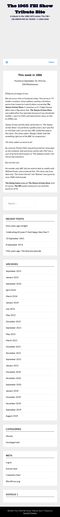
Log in (9, 462)
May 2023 (10, 315)
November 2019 (13, 403)
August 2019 (12, 416)
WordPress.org (13, 481)
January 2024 (12, 302)
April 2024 (11, 290)
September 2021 (13, 359)
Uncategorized (13, 442)
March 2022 (11, 340)
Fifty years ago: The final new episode (23, 251)
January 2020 (12, 391)
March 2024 (11, 296)
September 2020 (13, 384)
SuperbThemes (30, 513)
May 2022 (10, 334)
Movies (9, 436)
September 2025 (13, 271)
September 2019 (13, 409)
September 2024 (13, 283)
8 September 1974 (14, 244)
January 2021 (12, 365)
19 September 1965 (15, 238)
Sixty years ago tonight (17, 226)
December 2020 (13, 372)
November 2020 (13, 378)
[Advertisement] (30, 41)
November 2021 (13, 353)
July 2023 (10, 309)
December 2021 (13, 346)
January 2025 (12, 277)
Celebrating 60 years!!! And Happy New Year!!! (27, 232)
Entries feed (11, 468)
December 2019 (13, 397)
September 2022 (13, 327)
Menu (51, 62)
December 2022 (13, 321)
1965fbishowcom (30, 84)
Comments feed (13, 475)
